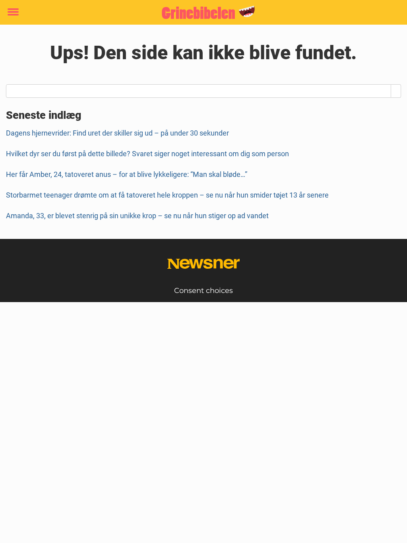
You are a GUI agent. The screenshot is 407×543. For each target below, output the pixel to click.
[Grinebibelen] (200, 13)
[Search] (396, 91)
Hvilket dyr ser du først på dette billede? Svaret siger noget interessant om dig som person (147, 153)
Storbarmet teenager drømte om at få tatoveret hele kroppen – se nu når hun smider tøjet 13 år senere (167, 195)
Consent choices (203, 290)
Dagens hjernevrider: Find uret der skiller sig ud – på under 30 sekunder (117, 133)
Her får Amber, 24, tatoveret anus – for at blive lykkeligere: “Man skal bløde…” (126, 174)
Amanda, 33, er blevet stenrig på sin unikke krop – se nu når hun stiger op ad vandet (137, 215)
